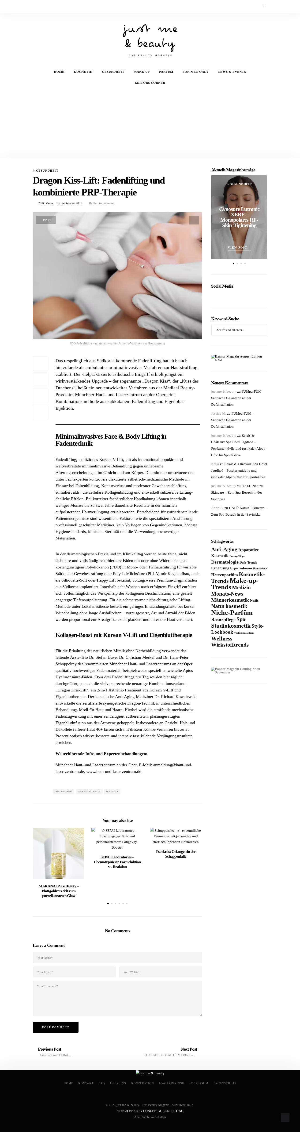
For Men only (196, 71)
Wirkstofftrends (230, 645)
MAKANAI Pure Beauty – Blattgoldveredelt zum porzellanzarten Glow (59, 891)
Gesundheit (113, 71)
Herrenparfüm (224, 574)
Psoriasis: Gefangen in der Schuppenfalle (176, 854)
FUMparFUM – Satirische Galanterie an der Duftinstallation (237, 398)
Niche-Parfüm (232, 612)
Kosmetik (83, 71)
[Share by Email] (40, 396)
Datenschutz (225, 1083)
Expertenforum (241, 568)
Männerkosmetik (230, 600)
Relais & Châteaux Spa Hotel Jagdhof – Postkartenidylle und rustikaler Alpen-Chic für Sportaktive (239, 470)
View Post (238, 247)
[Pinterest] (42, 6)
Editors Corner (150, 82)
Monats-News (227, 594)
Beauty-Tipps (236, 556)
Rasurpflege (223, 619)
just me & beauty (223, 391)
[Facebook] (36, 6)
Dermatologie (89, 791)
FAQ (102, 1083)
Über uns (118, 1083)
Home (59, 71)
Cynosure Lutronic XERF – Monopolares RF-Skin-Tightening (239, 217)
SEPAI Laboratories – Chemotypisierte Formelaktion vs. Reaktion (117, 862)
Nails (254, 600)
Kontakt (86, 1083)
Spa (240, 619)
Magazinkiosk (171, 1083)
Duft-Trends (248, 562)
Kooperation (142, 1083)
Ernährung (220, 568)
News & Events (232, 71)
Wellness (221, 638)
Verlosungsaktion (244, 633)
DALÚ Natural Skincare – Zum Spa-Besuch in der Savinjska (237, 492)
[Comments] (40, 412)
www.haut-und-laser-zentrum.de (113, 771)
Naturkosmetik (229, 606)
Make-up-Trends (235, 584)
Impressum (199, 1083)
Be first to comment (101, 203)
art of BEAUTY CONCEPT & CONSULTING (152, 1111)
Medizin (112, 791)
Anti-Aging (63, 791)
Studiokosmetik (231, 625)
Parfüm (166, 71)
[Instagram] (48, 6)
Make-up (142, 71)
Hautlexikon (260, 568)
